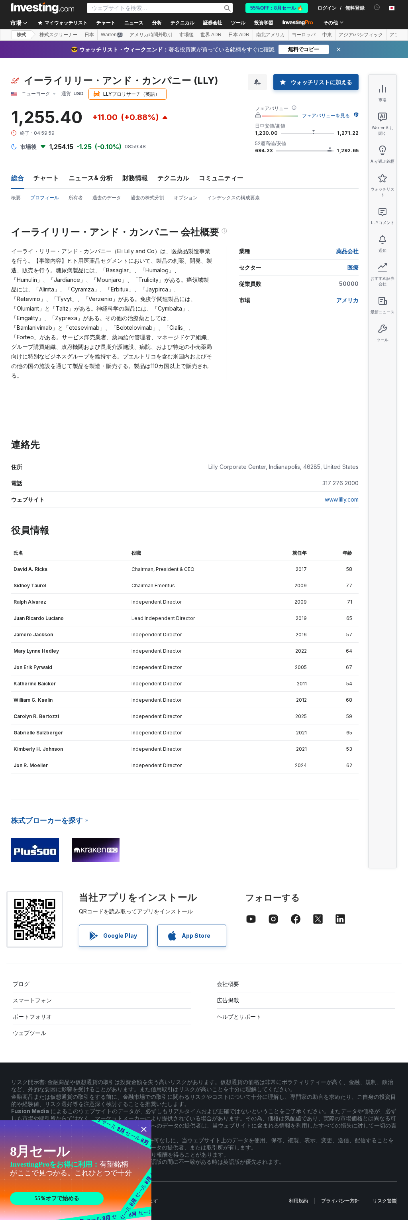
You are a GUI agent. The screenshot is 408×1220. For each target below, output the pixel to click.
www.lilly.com (342, 499)
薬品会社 (347, 251)
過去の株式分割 (147, 198)
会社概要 (228, 983)
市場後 (186, 34)
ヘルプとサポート (239, 1016)
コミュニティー (221, 178)
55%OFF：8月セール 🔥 (276, 8)
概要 (16, 198)
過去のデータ (106, 198)
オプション (186, 198)
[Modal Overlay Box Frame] (75, 1170)
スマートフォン (32, 1000)
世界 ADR (211, 34)
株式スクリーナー (58, 34)
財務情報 (135, 178)
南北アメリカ (270, 34)
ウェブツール (29, 1032)
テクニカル (173, 178)
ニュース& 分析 (91, 178)
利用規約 (298, 1201)
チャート (46, 178)
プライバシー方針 (340, 1201)
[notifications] (377, 7)
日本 (89, 34)
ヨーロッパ (304, 34)
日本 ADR (238, 34)
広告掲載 (228, 1000)
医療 (353, 267)
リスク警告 (384, 1201)
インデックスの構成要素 (233, 198)
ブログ (21, 983)
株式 (21, 34)
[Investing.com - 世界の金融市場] (42, 8)
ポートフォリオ (32, 1016)
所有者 (76, 198)
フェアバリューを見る (326, 115)
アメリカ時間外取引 (151, 34)
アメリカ (347, 300)
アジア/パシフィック (361, 34)
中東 (327, 34)
